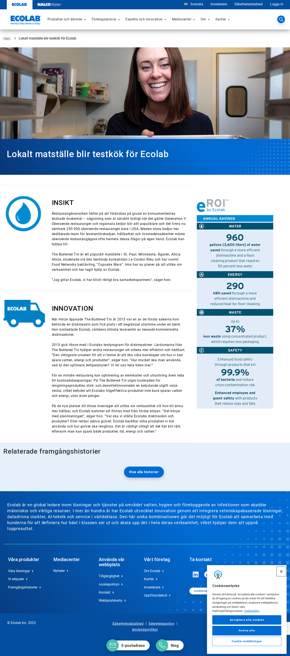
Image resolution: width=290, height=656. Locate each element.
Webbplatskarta (110, 600)
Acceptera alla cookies (247, 620)
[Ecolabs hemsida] (25, 20)
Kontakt (104, 592)
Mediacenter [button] (181, 19)
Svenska (196, 4)
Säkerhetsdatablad (248, 4)
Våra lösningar (19, 571)
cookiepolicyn (109, 584)
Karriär (149, 579)
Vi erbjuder (16, 579)
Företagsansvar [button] (104, 19)
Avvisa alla (247, 630)
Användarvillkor (145, 630)
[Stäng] (281, 571)
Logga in (276, 4)
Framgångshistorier (22, 587)
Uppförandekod (155, 595)
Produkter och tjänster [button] (65, 19)
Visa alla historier (144, 472)
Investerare (219, 4)
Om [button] (203, 19)
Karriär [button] (220, 19)
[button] (85, 19)
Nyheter (59, 571)
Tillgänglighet (109, 576)
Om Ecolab (152, 571)
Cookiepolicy (251, 611)
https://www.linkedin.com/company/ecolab (195, 574)
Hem (6, 38)
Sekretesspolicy (162, 624)
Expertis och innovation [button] (143, 19)
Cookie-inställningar (247, 641)
